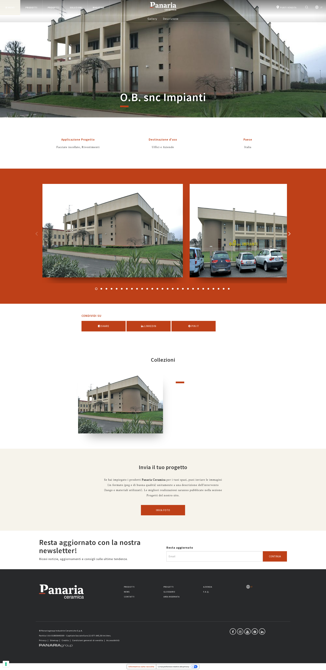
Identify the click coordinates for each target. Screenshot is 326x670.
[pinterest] (255, 631)
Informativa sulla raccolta (141, 667)
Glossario (169, 591)
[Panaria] (163, 11)
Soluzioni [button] (76, 7)
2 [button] (101, 289)
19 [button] (188, 289)
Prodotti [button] (31, 7)
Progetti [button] (53, 7)
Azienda (207, 587)
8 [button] (132, 289)
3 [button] (106, 289)
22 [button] (203, 289)
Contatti (129, 596)
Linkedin (149, 326)
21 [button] (198, 289)
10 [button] (142, 289)
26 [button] (223, 289)
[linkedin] (262, 631)
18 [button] (183, 289)
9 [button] (137, 289)
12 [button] (152, 289)
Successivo (289, 233)
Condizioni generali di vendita (87, 640)
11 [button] (147, 289)
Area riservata (172, 596)
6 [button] (122, 289)
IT (321, 7)
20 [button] (193, 289)
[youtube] (247, 631)
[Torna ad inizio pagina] (321, 665)
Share (104, 326)
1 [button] (96, 289)
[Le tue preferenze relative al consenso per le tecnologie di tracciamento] (6, 664)
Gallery (152, 18)
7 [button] (127, 289)
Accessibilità (113, 640)
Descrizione (170, 18)
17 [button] (178, 289)
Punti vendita (287, 7)
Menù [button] (11, 7)
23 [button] (208, 289)
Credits (65, 640)
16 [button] (172, 289)
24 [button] (213, 289)
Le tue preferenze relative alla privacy (173, 667)
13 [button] (157, 289)
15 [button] (167, 289)
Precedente (36, 233)
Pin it (195, 326)
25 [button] (218, 289)
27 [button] (229, 289)
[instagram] (240, 631)
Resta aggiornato (179, 547)
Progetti (169, 587)
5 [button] (116, 289)
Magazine (98, 7)
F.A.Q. (206, 591)
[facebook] (233, 631)
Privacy (43, 640)
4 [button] (111, 289)
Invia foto (163, 510)
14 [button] (162, 289)
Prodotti (129, 587)
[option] (112, 233)
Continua (275, 556)
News (127, 591)
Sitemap (54, 640)
